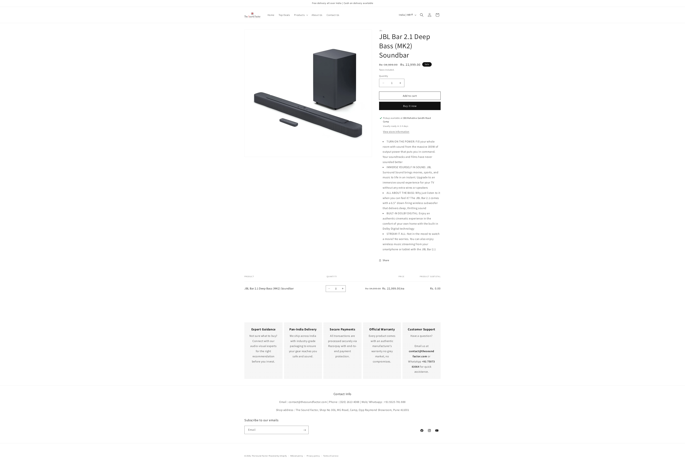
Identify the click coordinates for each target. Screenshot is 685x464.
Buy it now (410, 106)
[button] (300, 15)
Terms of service (330, 455)
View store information (396, 131)
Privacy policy (313, 455)
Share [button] (386, 260)
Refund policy (296, 455)
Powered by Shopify (278, 456)
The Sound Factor (260, 456)
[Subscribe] (304, 430)
